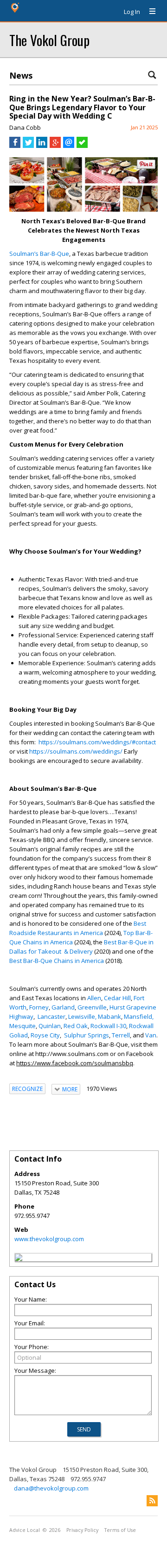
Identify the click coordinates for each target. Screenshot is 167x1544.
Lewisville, (82, 1016)
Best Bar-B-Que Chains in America (56, 960)
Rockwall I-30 (108, 1026)
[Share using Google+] (55, 145)
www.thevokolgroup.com (49, 1239)
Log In (132, 11)
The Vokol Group (49, 40)
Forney (39, 1007)
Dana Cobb (25, 127)
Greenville (92, 1007)
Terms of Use (120, 1530)
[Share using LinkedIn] (41, 145)
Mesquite (22, 1026)
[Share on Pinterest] (146, 166)
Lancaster (51, 1016)
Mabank (109, 1016)
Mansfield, (139, 1016)
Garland (63, 1007)
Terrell (121, 1035)
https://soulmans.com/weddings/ (75, 751)
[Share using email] (68, 145)
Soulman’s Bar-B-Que (39, 253)
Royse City (45, 1035)
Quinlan (50, 1026)
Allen (94, 998)
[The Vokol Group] (18, 1259)
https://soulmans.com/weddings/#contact (97, 742)
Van (150, 1035)
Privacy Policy (82, 1530)
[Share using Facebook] (14, 145)
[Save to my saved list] (82, 145)
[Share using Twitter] (28, 145)
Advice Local (24, 1530)
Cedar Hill (117, 998)
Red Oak (76, 1026)
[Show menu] (149, 11)
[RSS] (152, 1500)
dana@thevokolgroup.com (51, 1488)
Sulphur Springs (86, 1035)
